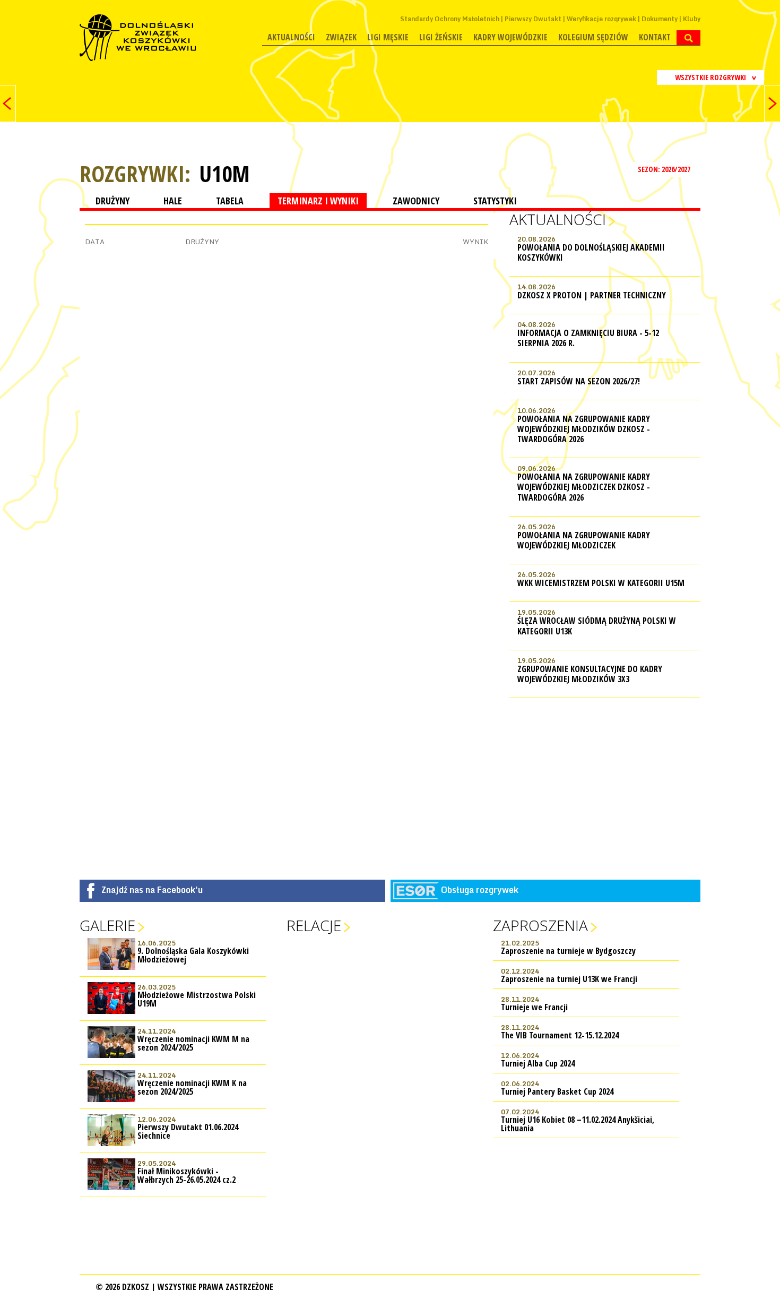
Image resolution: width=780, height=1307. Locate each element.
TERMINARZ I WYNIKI (318, 200)
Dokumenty (660, 19)
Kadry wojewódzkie (510, 37)
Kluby (691, 19)
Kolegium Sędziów (593, 37)
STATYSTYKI (495, 200)
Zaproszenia (540, 925)
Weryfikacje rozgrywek (601, 19)
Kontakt (655, 37)
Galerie (107, 925)
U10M (224, 173)
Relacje (314, 925)
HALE (172, 200)
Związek (341, 37)
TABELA (230, 200)
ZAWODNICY (416, 200)
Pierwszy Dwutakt (533, 19)
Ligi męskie (388, 37)
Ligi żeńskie (441, 37)
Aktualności (291, 37)
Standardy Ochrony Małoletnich (449, 19)
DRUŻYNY (112, 200)
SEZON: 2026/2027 (665, 169)
